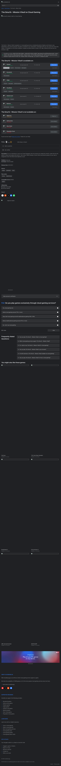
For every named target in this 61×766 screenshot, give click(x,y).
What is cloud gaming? (8, 727)
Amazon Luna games (8, 708)
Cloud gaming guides (8, 732)
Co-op (3, 176)
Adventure (8, 170)
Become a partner (7, 749)
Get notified (54, 121)
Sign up (54, 116)
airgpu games (6, 706)
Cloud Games (7, 8)
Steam (3, 181)
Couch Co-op (9, 176)
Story (13, 170)
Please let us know (16, 136)
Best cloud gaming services (9, 729)
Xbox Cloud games (7, 712)
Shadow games (6, 705)
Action (3, 170)
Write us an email (7, 753)
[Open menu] (58, 2)
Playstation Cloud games (8, 713)
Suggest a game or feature (9, 746)
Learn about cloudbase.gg (8, 684)
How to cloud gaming (8, 725)
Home (2, 8)
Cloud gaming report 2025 (9, 734)
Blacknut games (6, 710)
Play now (54, 65)
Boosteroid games (7, 701)
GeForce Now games (8, 703)
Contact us (5, 751)
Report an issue (6, 747)
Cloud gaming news (7, 730)
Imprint (51, 764)
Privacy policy (57, 764)
